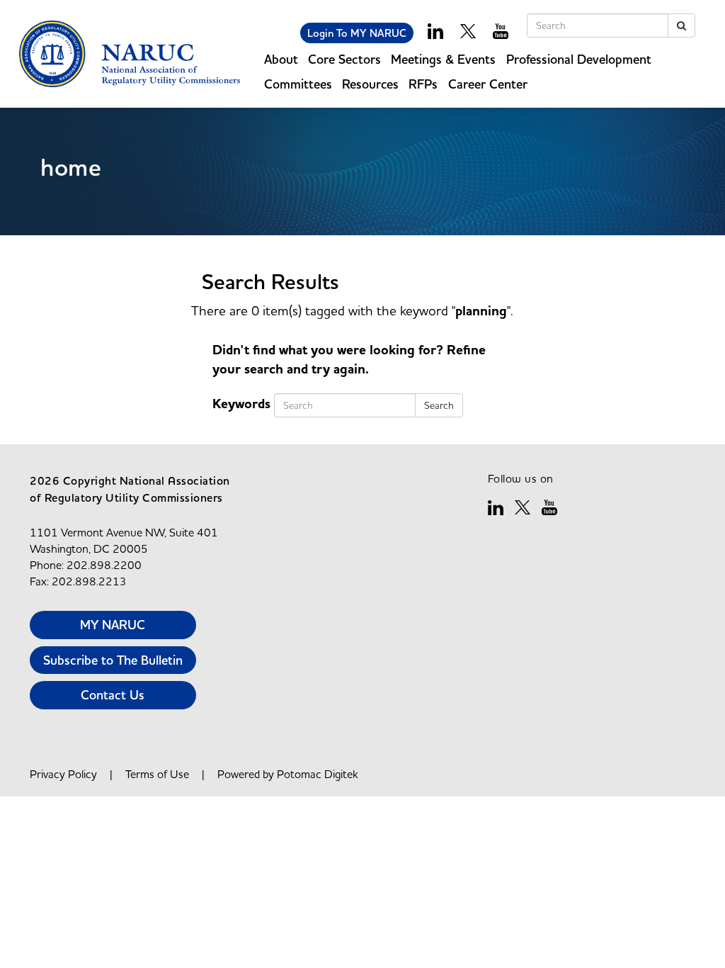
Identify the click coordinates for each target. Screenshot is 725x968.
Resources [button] (370, 84)
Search (439, 405)
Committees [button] (298, 84)
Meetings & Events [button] (443, 59)
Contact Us (112, 695)
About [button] (281, 59)
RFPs (423, 84)
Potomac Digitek (317, 774)
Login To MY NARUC (356, 33)
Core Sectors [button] (344, 59)
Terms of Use (157, 774)
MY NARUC (112, 625)
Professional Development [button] (578, 59)
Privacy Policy (63, 774)
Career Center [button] (487, 84)
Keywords (241, 404)
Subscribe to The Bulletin (113, 660)
